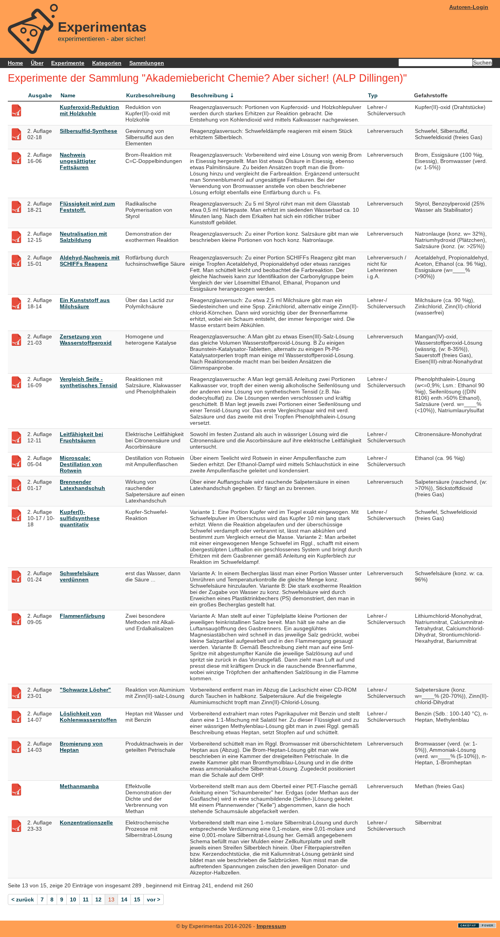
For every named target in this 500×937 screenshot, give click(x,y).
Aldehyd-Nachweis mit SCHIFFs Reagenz (90, 260)
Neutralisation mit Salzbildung (83, 237)
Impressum (271, 926)
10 (73, 899)
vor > (153, 899)
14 (124, 899)
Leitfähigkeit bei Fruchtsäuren (81, 437)
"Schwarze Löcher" (85, 690)
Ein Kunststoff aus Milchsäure (85, 303)
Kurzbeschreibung (150, 95)
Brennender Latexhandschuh (82, 485)
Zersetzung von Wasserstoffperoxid (86, 339)
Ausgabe (40, 95)
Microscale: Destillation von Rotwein (81, 464)
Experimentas (102, 27)
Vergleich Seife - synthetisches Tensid (88, 382)
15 (137, 899)
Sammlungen (146, 63)
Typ (373, 95)
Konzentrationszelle (86, 822)
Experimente (67, 63)
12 (98, 899)
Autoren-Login (468, 7)
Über (37, 63)
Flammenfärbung (82, 616)
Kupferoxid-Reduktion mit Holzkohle (89, 110)
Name (68, 95)
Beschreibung (209, 95)
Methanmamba (79, 786)
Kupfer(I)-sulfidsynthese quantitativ (80, 518)
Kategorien (106, 63)
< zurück (22, 899)
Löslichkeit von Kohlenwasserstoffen (88, 716)
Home (15, 63)
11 (86, 899)
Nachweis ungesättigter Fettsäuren (78, 161)
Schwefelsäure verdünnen (79, 576)
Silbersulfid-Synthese (88, 131)
